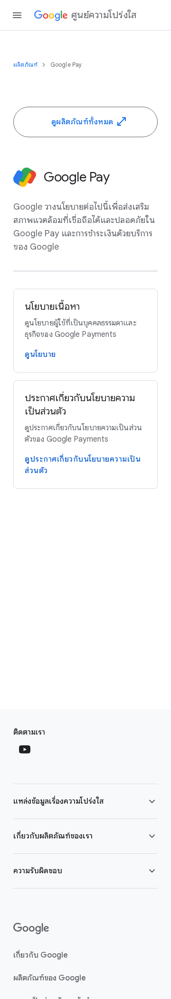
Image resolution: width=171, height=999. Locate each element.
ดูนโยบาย (40, 354)
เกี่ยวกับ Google (40, 955)
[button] (85, 801)
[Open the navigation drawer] (17, 15)
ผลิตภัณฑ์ (26, 64)
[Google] (31, 928)
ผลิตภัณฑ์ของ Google (49, 978)
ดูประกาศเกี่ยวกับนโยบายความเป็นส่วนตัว (83, 464)
